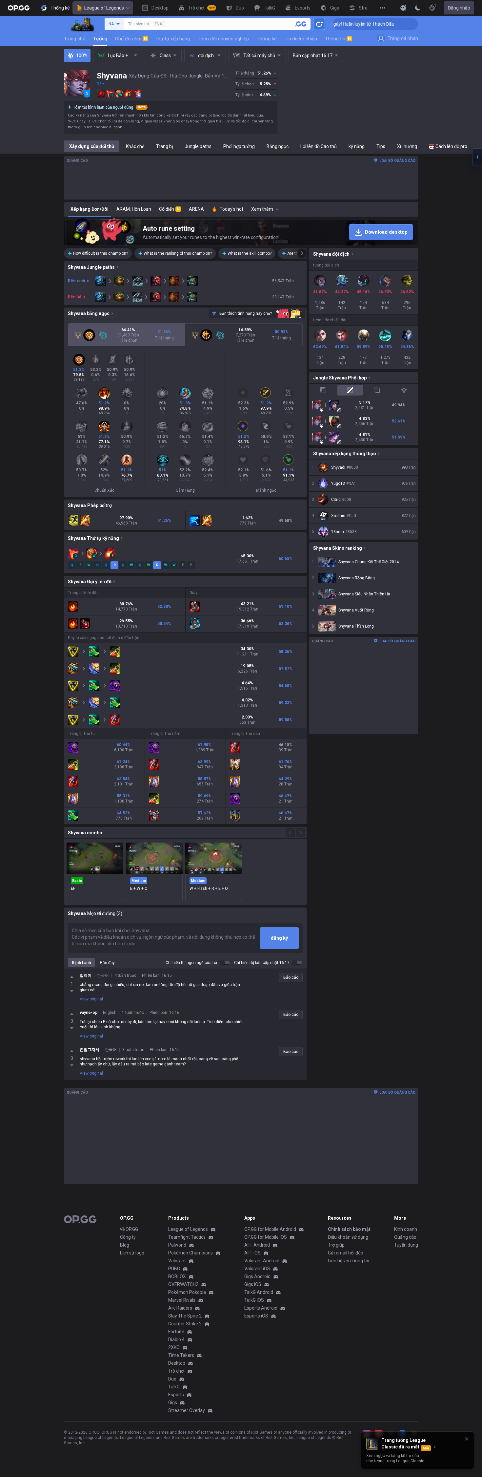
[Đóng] (466, 1439)
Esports (176, 1394)
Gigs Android (257, 1276)
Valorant (177, 1260)
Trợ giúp (336, 1245)
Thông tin (338, 39)
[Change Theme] (417, 7)
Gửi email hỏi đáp (345, 1252)
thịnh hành (81, 962)
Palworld (177, 1245)
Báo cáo (290, 977)
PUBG (174, 1268)
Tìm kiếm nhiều (301, 39)
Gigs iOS (252, 1284)
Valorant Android (261, 1260)
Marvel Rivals (181, 1300)
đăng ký (279, 938)
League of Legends (104, 8)
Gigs (172, 1402)
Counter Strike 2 (185, 1323)
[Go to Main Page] (18, 8)
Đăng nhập (459, 8)
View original (91, 999)
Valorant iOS (257, 1268)
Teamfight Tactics (187, 1237)
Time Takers (181, 1355)
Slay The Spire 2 (185, 1315)
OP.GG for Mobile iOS (265, 1237)
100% (82, 55)
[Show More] (403, 7)
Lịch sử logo (132, 1252)
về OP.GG (129, 1229)
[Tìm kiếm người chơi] (301, 24)
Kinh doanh (405, 1229)
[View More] (382, 7)
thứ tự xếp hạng (173, 39)
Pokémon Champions (190, 1252)
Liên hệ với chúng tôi (348, 1260)
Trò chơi (176, 1371)
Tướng (100, 39)
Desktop (176, 1363)
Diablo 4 (176, 1339)
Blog (124, 1245)
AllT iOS (252, 1252)
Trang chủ (74, 39)
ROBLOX (177, 1276)
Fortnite (176, 1331)
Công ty (128, 1237)
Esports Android (260, 1308)
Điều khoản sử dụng (348, 1237)
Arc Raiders (180, 1308)
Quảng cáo (405, 1237)
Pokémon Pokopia (187, 1292)
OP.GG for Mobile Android (270, 1229)
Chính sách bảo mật (349, 1229)
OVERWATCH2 (183, 1284)
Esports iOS (256, 1315)
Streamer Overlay (186, 1410)
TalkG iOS (254, 1300)
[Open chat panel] (477, 156)
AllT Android (257, 1245)
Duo (172, 1378)
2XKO (174, 1347)
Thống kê (267, 39)
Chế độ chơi (131, 39)
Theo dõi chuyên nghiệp (223, 39)
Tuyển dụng (406, 1245)
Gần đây (107, 962)
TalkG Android (258, 1292)
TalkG (174, 1386)
